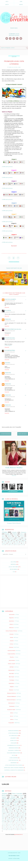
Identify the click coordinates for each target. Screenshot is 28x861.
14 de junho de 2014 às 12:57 (10, 351)
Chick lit (11, 624)
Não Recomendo (13, 569)
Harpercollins (4, 820)
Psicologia (11, 680)
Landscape (16, 825)
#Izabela (17, 541)
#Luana (22, 536)
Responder (7, 307)
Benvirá (19, 816)
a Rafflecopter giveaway (7, 166)
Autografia (9, 818)
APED (3, 818)
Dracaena (20, 812)
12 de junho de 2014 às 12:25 (10, 300)
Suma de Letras (8, 800)
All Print (9, 816)
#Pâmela (23, 539)
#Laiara (17, 539)
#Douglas (7, 534)
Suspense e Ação (11, 709)
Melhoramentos (18, 817)
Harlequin (13, 797)
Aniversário (14, 762)
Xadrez (11, 719)
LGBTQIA (11, 667)
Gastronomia (12, 660)
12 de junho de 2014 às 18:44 (10, 330)
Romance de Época (11, 699)
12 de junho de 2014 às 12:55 (10, 312)
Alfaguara (10, 809)
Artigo (13, 755)
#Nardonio (23, 532)
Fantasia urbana (11, 650)
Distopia (11, 634)
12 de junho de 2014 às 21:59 (10, 339)
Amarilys (23, 821)
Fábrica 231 (4, 805)
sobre (5, 486)
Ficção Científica (11, 653)
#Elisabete (4, 537)
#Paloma (11, 541)
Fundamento (6, 806)
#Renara (10, 536)
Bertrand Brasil (6, 802)
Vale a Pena (13, 561)
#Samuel (9, 535)
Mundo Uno (4, 816)
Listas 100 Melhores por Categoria (13, 765)
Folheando (16, 824)
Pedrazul (16, 809)
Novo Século (20, 795)
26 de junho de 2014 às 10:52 (10, 396)
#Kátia (24, 543)
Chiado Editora (22, 814)
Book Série (11, 621)
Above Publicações (17, 821)
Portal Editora (10, 828)
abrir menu (14, 28)
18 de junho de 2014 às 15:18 (10, 374)
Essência (15, 802)
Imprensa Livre (10, 825)
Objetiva (18, 810)
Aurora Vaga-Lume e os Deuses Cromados (14, 767)
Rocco (4, 795)
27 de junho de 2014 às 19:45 (10, 406)
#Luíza (24, 537)
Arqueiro (4, 793)
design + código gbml (14, 858)
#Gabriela (19, 537)
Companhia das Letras (15, 798)
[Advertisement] (14, 591)
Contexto (14, 812)
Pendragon (5, 828)
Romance (11, 690)
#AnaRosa (4, 543)
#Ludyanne (8, 540)
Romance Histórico (11, 693)
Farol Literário (15, 806)
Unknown (8, 319)
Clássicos (11, 627)
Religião (12, 686)
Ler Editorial (15, 813)
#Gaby (16, 536)
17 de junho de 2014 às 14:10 (10, 364)
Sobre (21, 1)
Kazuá (22, 820)
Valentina (4, 798)
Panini (11, 814)
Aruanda (7, 362)
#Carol (3, 535)
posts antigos (22, 433)
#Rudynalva (22, 544)
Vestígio (25, 829)
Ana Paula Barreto (10, 299)
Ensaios (12, 640)
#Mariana (16, 544)
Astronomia (11, 614)
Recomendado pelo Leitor (13, 745)
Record (12, 795)
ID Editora (11, 820)
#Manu (3, 536)
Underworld (20, 829)
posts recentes (6, 433)
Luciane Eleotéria (10, 350)
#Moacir (3, 544)
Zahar (10, 812)
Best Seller (17, 808)
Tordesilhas (9, 829)
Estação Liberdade (10, 824)
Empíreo (22, 818)
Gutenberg (10, 808)
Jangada (16, 820)
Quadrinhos (11, 683)
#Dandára (5, 541)
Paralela (14, 804)
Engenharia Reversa (13, 747)
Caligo (15, 814)
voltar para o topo (14, 855)
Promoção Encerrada (14, 261)
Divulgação (13, 742)
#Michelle (23, 541)
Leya (25, 798)
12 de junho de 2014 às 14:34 (10, 320)
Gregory (24, 824)
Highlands (4, 825)
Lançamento (13, 738)
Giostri (21, 824)
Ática (24, 817)
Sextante (7, 804)
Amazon (22, 806)
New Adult (11, 673)
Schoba (20, 828)
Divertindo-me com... (14, 760)
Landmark (11, 810)
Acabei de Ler (13, 740)
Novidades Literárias (13, 750)
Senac (24, 828)
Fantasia (11, 647)
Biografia (11, 617)
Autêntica (14, 816)
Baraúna (4, 810)
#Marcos (22, 533)
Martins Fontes (5, 814)
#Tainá (15, 535)
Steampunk (11, 706)
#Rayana (14, 540)
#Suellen (7, 544)
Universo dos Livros (21, 800)
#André (3, 540)
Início (7, 1)
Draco (25, 805)
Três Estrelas (15, 829)
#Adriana (15, 534)
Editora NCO (4, 824)
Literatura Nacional (13, 733)
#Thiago (11, 539)
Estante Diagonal (10, 338)
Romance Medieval (11, 696)
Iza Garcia (8, 310)
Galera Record (8, 801)
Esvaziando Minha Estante (13, 752)
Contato (7, 4)
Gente (3, 808)
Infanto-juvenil (11, 663)
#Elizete (9, 543)
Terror (11, 716)
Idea (7, 817)
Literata (11, 821)
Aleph (22, 801)
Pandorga (22, 804)
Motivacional (11, 670)
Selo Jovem (22, 809)
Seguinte (4, 797)
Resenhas (14, 475)
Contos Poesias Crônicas (11, 630)
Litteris (25, 825)
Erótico (11, 644)
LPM (7, 821)
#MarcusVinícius (17, 543)
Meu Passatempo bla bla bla (13, 329)
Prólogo (16, 828)
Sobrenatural (11, 703)
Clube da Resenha (14, 757)
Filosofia (12, 657)
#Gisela (4, 532)
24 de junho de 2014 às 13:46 (10, 385)
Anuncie (21, 4)
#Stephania (20, 540)
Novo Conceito (17, 793)
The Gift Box (4, 829)
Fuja (14, 571)
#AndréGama (11, 537)
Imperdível (13, 564)
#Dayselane (12, 544)
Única (11, 805)
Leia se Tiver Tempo (13, 566)
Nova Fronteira (8, 813)
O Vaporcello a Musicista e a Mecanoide (14, 770)
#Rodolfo (14, 532)
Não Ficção (11, 676)
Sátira (11, 712)
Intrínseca (23, 802)
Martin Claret (22, 813)
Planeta (16, 801)
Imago (11, 817)
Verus (21, 797)
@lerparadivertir (18, 834)
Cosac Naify (16, 818)
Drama (11, 637)
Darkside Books (17, 805)
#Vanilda (6, 539)
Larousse (21, 825)
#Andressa (21, 535)
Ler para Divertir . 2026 (14, 852)
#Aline (25, 540)
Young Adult (11, 722)
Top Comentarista (13, 735)
